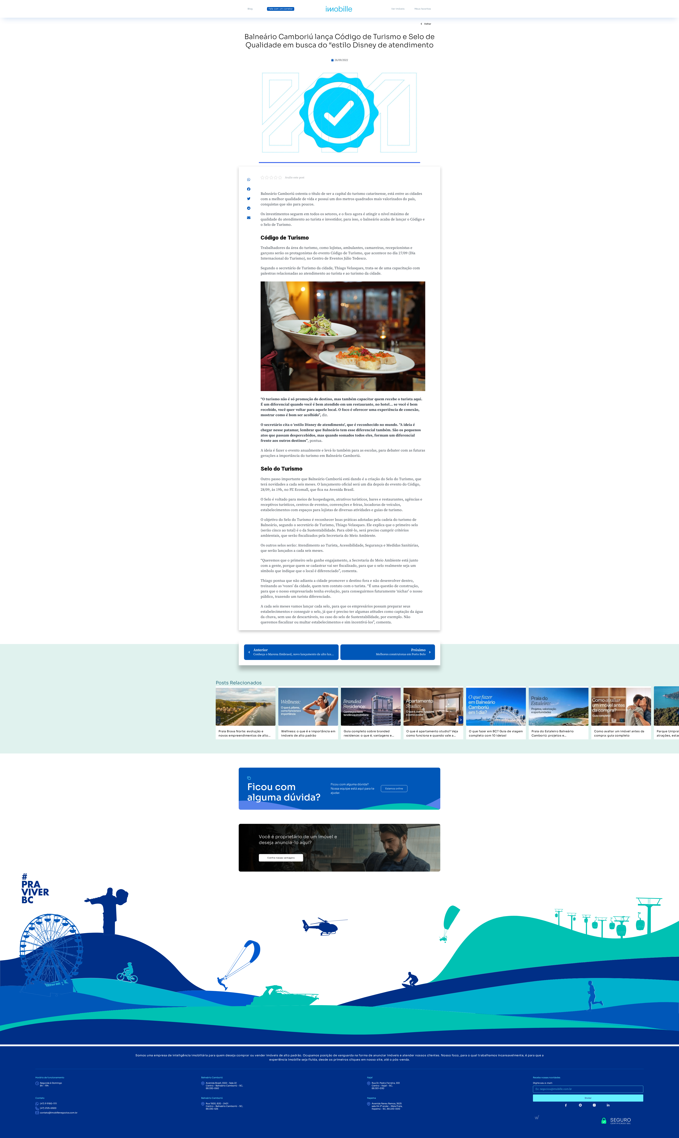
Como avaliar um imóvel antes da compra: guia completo (619, 733)
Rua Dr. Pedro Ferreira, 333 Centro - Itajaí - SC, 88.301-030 (386, 1086)
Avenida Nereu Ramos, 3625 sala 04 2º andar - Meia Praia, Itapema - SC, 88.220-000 (387, 1106)
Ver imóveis (398, 8)
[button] (248, 179)
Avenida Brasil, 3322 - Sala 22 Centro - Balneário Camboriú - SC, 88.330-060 (224, 1086)
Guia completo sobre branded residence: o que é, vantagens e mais (368, 733)
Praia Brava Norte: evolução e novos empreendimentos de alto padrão (243, 733)
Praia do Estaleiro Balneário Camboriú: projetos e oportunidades (553, 733)
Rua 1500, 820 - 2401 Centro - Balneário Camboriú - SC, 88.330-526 (224, 1106)
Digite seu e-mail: (543, 1083)
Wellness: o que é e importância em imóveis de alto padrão (308, 733)
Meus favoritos (422, 8)
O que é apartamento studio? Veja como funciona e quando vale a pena (432, 733)
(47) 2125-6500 (48, 1108)
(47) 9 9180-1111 (48, 1103)
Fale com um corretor (281, 8)
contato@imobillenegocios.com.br (58, 1112)
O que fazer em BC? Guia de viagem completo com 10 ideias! (496, 733)
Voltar (427, 23)
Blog (250, 8)
